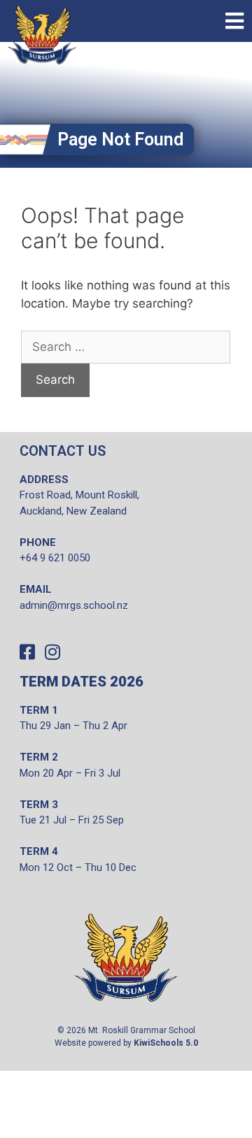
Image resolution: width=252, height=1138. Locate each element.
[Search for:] (125, 347)
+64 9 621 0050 (55, 558)
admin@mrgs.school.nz (74, 605)
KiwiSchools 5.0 (166, 1043)
